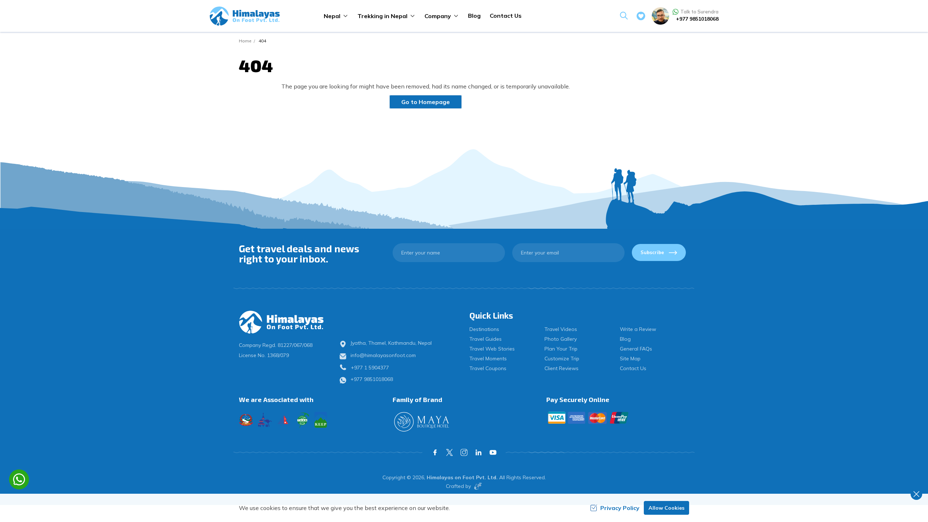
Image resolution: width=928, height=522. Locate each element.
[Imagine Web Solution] (476, 486)
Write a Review (638, 329)
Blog (474, 15)
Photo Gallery (560, 339)
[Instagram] (464, 452)
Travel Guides (485, 339)
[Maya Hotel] (464, 421)
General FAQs (636, 348)
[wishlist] (641, 16)
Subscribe (652, 252)
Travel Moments (488, 358)
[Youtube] (493, 452)
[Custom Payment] (617, 417)
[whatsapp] (19, 479)
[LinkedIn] (478, 452)
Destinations (484, 329)
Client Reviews (561, 368)
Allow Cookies (666, 508)
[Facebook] (435, 452)
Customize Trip (561, 358)
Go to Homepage (425, 101)
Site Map (630, 358)
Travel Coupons (487, 368)
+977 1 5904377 (370, 367)
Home (245, 41)
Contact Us (506, 15)
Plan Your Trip (560, 348)
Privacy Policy (619, 507)
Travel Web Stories (492, 348)
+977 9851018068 (697, 19)
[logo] (291, 322)
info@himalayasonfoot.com (383, 355)
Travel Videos (560, 329)
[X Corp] (449, 452)
